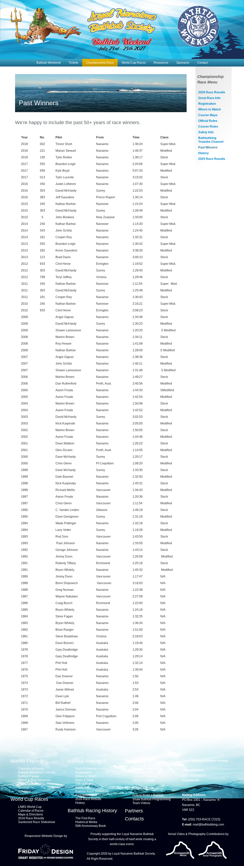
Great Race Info (209, 98)
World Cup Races (134, 62)
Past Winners (208, 147)
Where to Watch (209, 109)
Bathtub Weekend (48, 62)
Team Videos (141, 803)
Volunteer (24, 791)
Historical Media (86, 822)
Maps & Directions (30, 814)
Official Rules (207, 120)
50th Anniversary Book (90, 825)
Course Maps (208, 115)
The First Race (85, 818)
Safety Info (206, 132)
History (203, 153)
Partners (134, 810)
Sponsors (182, 62)
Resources (161, 62)
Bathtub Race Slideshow (92, 791)
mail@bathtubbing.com (208, 824)
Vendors (23, 787)
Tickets (73, 62)
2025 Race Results (211, 158)
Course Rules (208, 126)
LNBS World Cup (30, 806)
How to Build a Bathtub (148, 795)
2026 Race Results (211, 92)
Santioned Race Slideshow (36, 822)
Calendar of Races (30, 810)
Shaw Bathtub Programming (151, 799)
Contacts (134, 818)
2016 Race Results (31, 818)
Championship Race (100, 62)
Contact (202, 62)
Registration (207, 103)
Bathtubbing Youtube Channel (210, 139)
